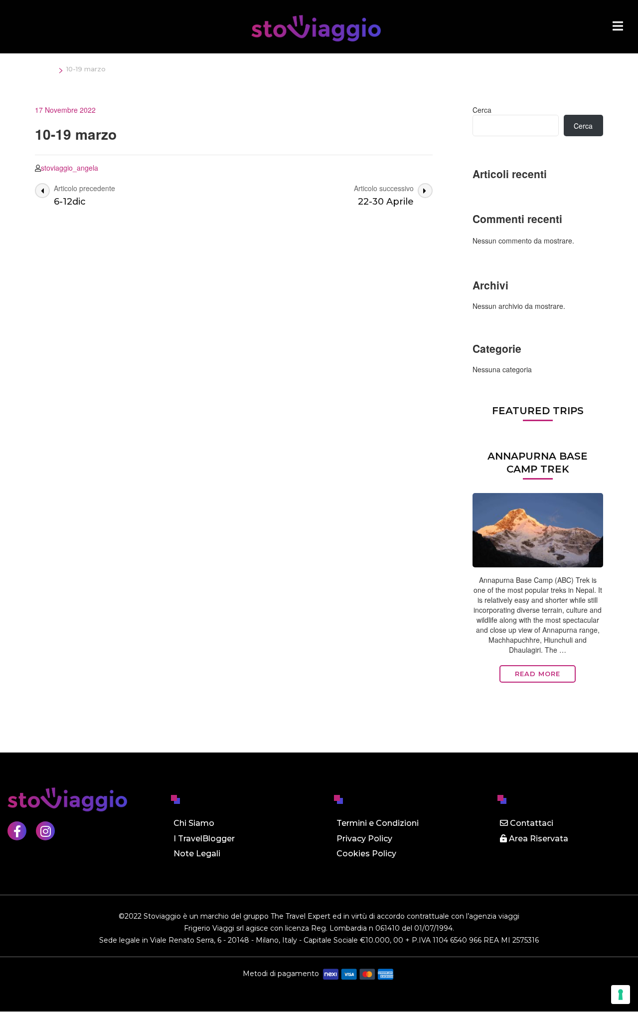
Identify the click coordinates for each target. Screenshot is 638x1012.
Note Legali (196, 853)
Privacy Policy (364, 838)
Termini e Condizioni (377, 823)
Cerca (482, 110)
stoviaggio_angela (69, 168)
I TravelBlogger (204, 838)
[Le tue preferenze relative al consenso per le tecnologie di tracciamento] (620, 994)
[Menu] (618, 26)
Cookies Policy (366, 853)
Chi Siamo (193, 823)
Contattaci (530, 823)
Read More (537, 674)
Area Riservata (537, 838)
